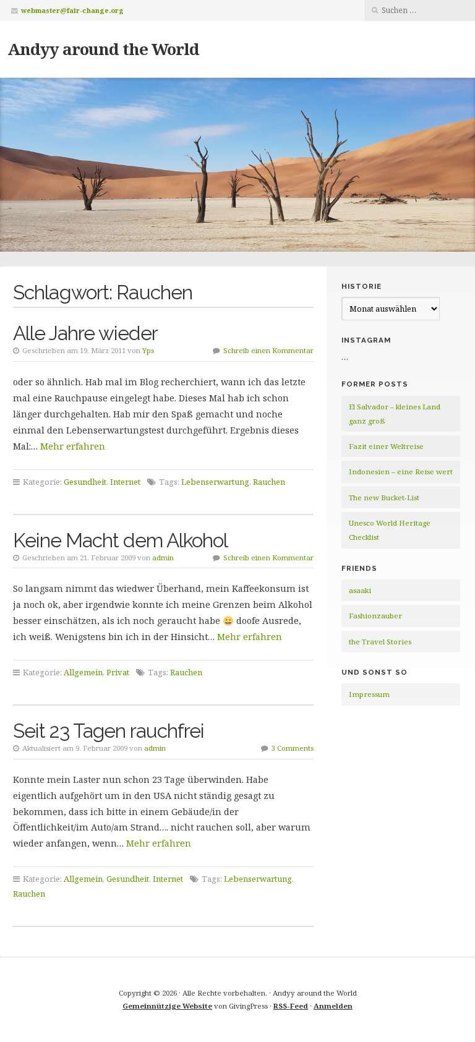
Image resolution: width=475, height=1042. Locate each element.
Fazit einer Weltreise (386, 446)
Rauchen (269, 481)
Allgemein (83, 672)
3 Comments (293, 748)
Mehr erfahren (72, 446)
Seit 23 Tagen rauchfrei (108, 730)
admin (163, 557)
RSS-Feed (290, 1005)
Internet (125, 481)
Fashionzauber (375, 615)
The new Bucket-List (384, 497)
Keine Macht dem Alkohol (120, 540)
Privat (117, 672)
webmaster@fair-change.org (72, 10)
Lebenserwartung (215, 481)
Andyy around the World (103, 49)
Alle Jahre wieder (85, 333)
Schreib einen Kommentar (268, 350)
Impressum (369, 694)
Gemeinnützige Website (167, 1005)
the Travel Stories (380, 641)
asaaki (360, 590)
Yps (148, 350)
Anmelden (333, 1005)
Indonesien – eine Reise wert (401, 471)
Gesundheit (85, 481)
